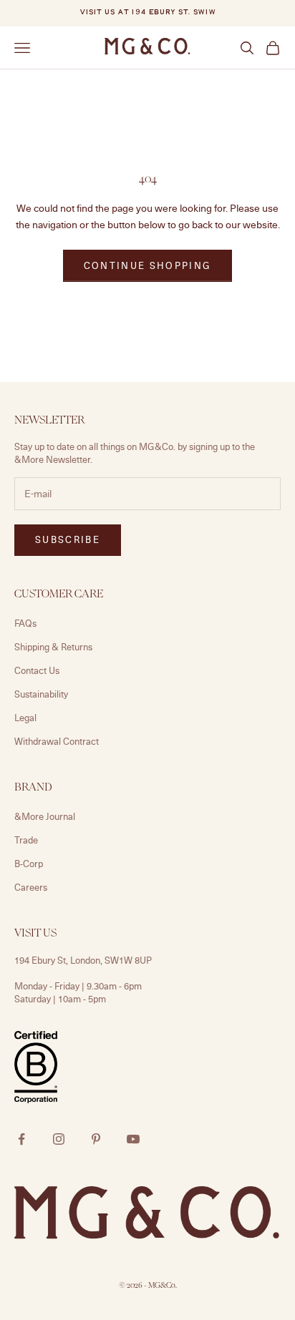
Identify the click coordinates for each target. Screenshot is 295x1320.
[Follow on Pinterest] (96, 1139)
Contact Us (36, 670)
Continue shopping (148, 265)
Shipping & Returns (53, 646)
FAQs (25, 623)
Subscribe (67, 539)
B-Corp (28, 863)
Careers (30, 887)
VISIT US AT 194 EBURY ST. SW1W (147, 12)
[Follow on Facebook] (21, 1139)
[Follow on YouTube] (133, 1139)
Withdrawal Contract (56, 741)
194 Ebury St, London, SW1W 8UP (83, 960)
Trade (26, 839)
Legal (25, 717)
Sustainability (41, 694)
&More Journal (44, 816)
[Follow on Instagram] (59, 1139)
